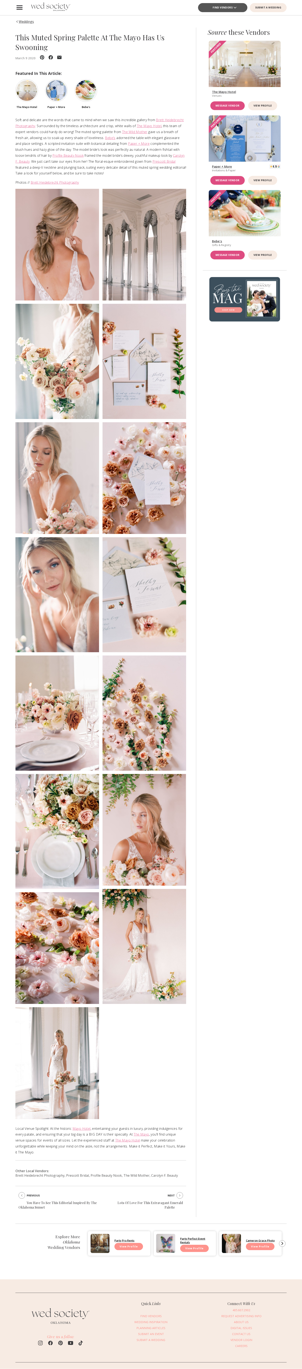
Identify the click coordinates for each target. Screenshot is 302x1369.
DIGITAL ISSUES (241, 1328)
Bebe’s (110, 138)
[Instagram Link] (40, 1343)
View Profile (263, 105)
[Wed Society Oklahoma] (50, 7)
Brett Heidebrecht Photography (55, 182)
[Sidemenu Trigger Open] (19, 7)
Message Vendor (228, 105)
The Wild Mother (135, 132)
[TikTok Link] (81, 1343)
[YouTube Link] (71, 1343)
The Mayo (141, 1134)
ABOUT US (241, 1322)
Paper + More (139, 143)
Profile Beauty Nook (68, 155)
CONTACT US (241, 1334)
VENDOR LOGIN (241, 1340)
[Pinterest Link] (60, 1343)
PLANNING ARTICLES (150, 1328)
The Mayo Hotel (149, 126)
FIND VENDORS (223, 7)
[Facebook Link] (50, 1343)
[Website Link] (60, 1326)
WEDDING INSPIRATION (150, 1322)
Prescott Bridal (163, 161)
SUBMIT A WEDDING (268, 7)
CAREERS (241, 1346)
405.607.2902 (241, 1310)
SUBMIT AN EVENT (151, 1334)
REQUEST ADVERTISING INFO (241, 1316)
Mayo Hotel (82, 1128)
